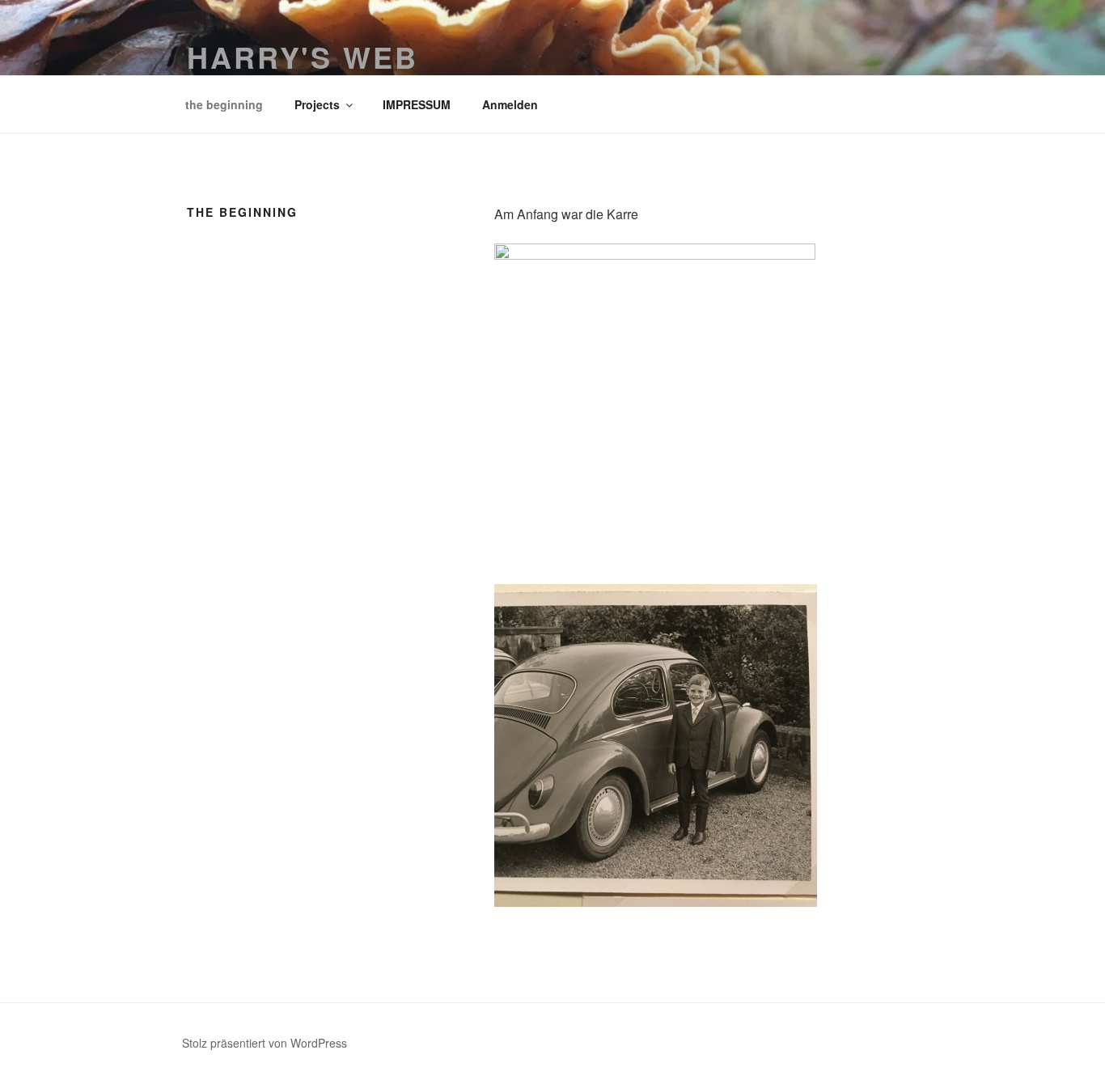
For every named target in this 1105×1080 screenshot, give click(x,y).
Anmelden (510, 104)
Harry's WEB (302, 57)
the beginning (224, 104)
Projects (317, 104)
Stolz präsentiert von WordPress (264, 1043)
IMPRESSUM (417, 104)
